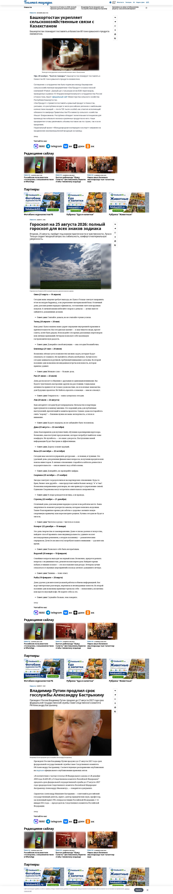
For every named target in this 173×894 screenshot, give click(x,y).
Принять (139, 890)
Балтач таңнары (38, 2)
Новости (28, 7)
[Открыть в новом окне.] (39, 146)
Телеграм (128, 2)
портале (40, 770)
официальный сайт (60, 97)
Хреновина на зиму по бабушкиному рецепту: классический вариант (125, 8)
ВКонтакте (120, 2)
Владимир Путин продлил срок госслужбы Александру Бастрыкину (94, 8)
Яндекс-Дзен (140, 2)
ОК (134, 2)
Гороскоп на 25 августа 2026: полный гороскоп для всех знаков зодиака (63, 8)
